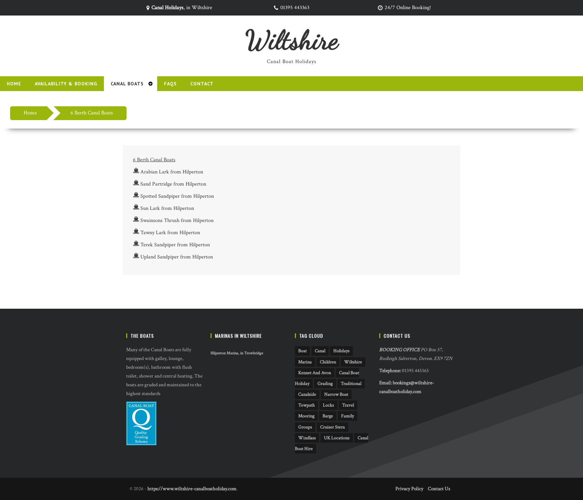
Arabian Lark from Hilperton (171, 171)
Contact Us (439, 488)
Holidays (341, 351)
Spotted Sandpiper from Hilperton (177, 196)
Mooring (306, 416)
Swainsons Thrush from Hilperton (177, 220)
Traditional (351, 384)
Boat (302, 351)
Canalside (307, 394)
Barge (328, 416)
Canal (320, 351)
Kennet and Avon (314, 373)
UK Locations (337, 438)
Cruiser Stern (332, 427)
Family (347, 416)
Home (30, 112)
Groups (305, 427)
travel (348, 405)
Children (328, 362)
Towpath (306, 405)
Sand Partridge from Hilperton (173, 184)
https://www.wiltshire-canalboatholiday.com (192, 488)
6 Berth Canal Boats (92, 112)
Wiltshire (291, 40)
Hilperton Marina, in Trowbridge (237, 353)
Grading (325, 384)
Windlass (307, 438)
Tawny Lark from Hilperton (170, 232)
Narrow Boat (336, 394)
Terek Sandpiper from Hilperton (175, 244)
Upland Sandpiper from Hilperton (176, 256)
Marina (305, 362)
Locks (328, 405)
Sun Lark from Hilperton (167, 208)
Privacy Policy (409, 488)
